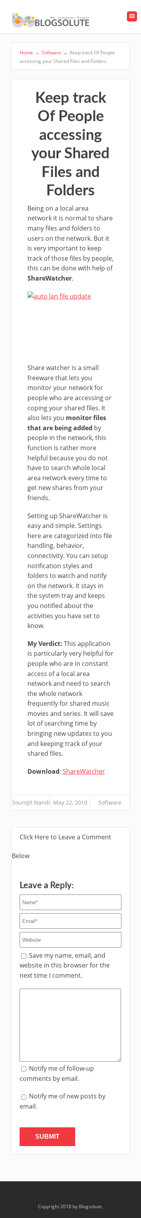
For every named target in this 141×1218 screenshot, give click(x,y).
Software (109, 802)
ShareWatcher (84, 771)
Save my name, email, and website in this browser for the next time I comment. (65, 965)
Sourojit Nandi (31, 802)
